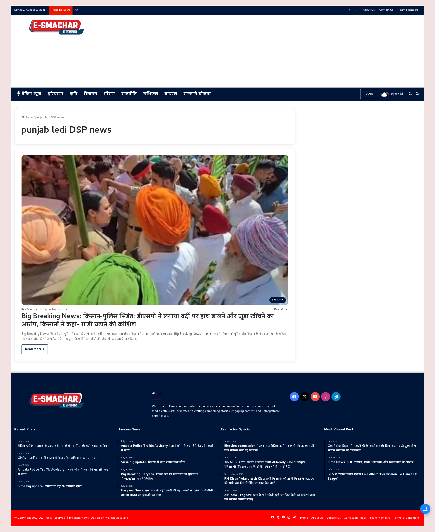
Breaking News (79, 518)
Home (28, 117)
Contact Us (386, 10)
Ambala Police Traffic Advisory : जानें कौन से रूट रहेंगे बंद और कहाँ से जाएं (118, 10)
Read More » (34, 349)
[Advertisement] (286, 51)
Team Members (408, 10)
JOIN (369, 94)
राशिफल (150, 94)
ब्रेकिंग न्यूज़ (30, 94)
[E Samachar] (56, 27)
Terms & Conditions (406, 518)
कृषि (73, 94)
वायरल (170, 94)
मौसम (109, 94)
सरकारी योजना (197, 94)
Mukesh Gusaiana (116, 518)
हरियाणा (55, 94)
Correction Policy (355, 518)
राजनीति (129, 94)
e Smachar (31, 309)
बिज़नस (90, 94)
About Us (369, 10)
